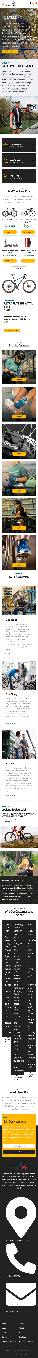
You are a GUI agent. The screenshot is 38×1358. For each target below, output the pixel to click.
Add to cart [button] (10, 232)
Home (4, 1323)
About (4, 1328)
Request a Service (9, 1341)
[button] (3, 4)
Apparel (19, 374)
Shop (4, 1332)
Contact (5, 1337)
